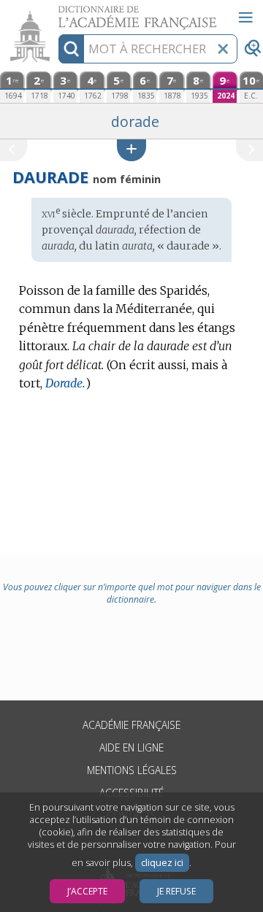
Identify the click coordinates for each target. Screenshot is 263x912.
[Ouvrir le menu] (245, 17)
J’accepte (87, 891)
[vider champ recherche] (222, 48)
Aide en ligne (131, 747)
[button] (131, 150)
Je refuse (176, 891)
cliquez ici (162, 863)
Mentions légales (132, 770)
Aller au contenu (56, 12)
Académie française (131, 725)
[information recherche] (71, 48)
